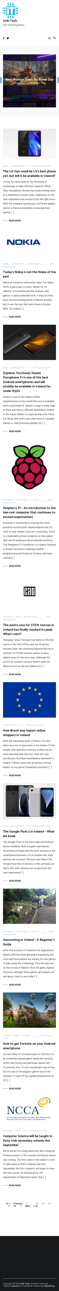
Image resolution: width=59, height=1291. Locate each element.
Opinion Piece (18, 264)
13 (44, 1203)
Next (27, 1206)
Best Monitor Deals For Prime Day (29, 79)
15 (9, 1206)
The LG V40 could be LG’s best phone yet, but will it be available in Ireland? (29, 173)
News (5, 166)
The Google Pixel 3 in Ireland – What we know (28, 834)
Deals (16, 83)
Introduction (22, 500)
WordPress (50, 1286)
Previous (18, 1203)
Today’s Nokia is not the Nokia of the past (29, 274)
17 (21, 1206)
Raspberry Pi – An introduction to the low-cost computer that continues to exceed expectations (29, 513)
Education (8, 500)
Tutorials (34, 500)
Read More (15, 220)
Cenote (14, 1286)
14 (50, 1203)
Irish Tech (10, 20)
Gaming (6, 1035)
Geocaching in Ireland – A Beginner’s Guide (29, 942)
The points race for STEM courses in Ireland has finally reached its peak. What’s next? (28, 630)
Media (16, 1035)
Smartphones (17, 166)
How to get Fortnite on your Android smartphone (29, 1046)
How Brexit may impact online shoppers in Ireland (24, 733)
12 (38, 1203)
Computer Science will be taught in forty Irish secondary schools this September (27, 1141)
